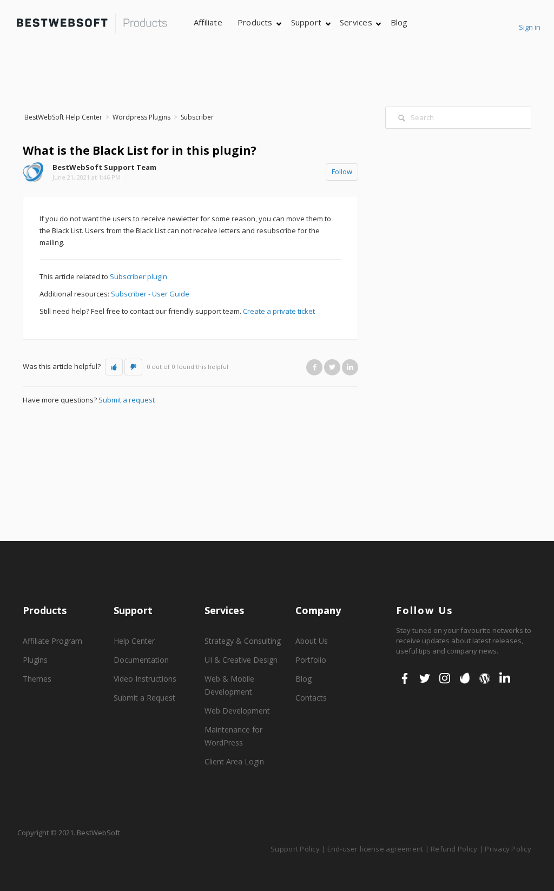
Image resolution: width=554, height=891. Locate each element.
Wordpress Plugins (141, 117)
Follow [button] (342, 171)
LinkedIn (350, 367)
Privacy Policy (508, 849)
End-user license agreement (375, 849)
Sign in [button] (529, 27)
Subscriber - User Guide (150, 294)
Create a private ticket (279, 311)
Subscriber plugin (138, 276)
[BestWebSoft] (92, 24)
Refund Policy (454, 849)
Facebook (314, 367)
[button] (114, 367)
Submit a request (126, 400)
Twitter (332, 367)
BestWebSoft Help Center (63, 117)
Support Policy (295, 849)
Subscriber (197, 117)
